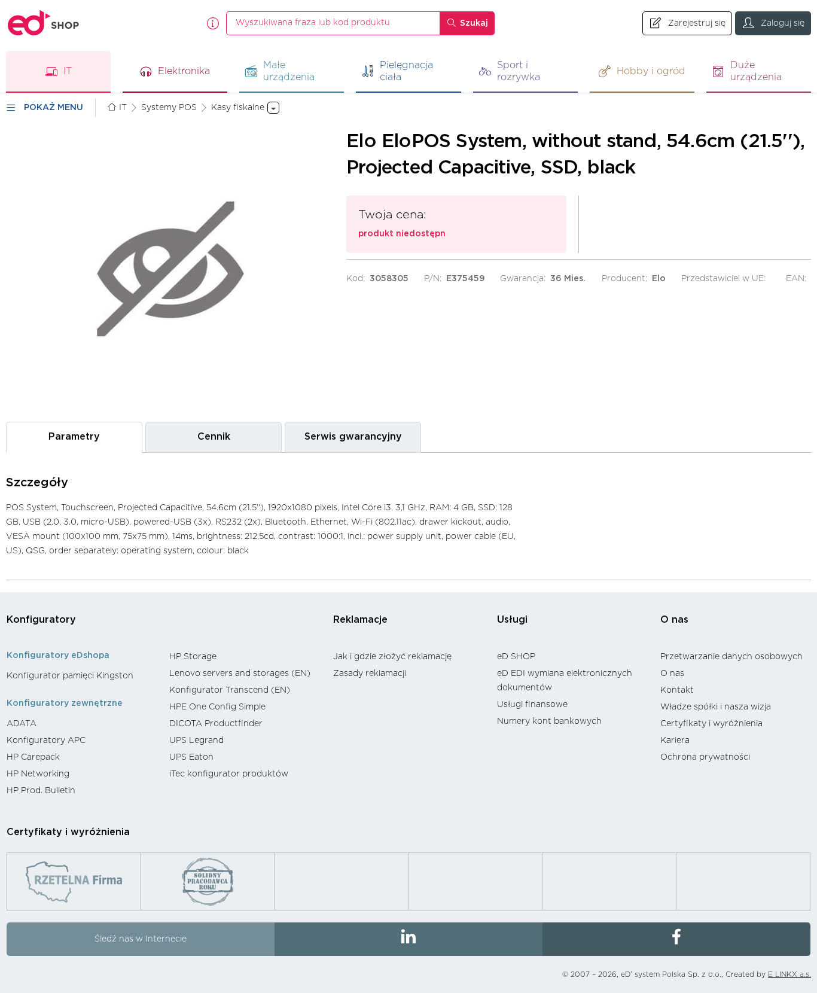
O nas (674, 620)
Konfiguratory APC (46, 740)
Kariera (675, 740)
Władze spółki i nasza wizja (715, 707)
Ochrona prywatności (705, 757)
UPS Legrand (196, 740)
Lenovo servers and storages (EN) (239, 673)
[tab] (74, 437)
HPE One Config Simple (217, 707)
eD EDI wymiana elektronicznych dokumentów (564, 680)
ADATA (21, 724)
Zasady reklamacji (369, 673)
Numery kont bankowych (549, 721)
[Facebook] (676, 939)
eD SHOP (516, 657)
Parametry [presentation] (74, 436)
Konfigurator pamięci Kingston (70, 676)
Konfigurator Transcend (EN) (229, 690)
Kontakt (677, 690)
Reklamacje (360, 620)
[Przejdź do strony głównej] (43, 23)
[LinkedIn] (408, 939)
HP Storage (193, 657)
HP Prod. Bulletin (41, 791)
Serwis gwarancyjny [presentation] (353, 436)
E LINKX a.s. (789, 974)
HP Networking (38, 774)
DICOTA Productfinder (216, 724)
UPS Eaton (191, 757)
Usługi (512, 620)
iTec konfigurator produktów (228, 774)
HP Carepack (33, 757)
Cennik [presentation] (213, 436)
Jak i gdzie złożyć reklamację (392, 657)
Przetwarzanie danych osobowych (731, 657)
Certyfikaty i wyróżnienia (711, 724)
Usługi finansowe (532, 704)
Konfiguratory (41, 620)
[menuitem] (82, 676)
